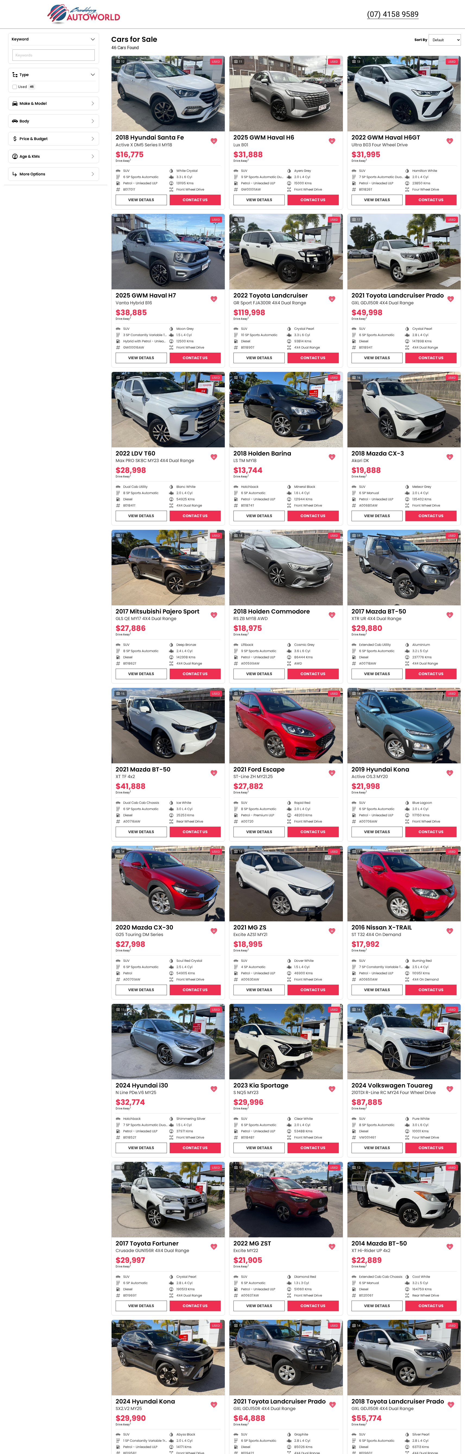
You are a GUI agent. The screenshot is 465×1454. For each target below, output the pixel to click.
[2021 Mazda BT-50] (168, 725)
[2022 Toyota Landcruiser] (286, 251)
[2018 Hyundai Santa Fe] (168, 93)
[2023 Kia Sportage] (286, 1041)
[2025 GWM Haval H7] (168, 251)
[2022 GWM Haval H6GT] (404, 93)
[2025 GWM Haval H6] (286, 93)
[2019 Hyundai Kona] (404, 725)
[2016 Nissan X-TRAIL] (404, 883)
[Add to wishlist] (214, 141)
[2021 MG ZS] (286, 883)
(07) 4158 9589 (393, 14)
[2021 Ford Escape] (286, 725)
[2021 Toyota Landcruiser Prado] (404, 251)
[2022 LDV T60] (168, 409)
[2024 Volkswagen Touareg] (404, 1041)
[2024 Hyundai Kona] (168, 1357)
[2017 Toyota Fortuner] (168, 1199)
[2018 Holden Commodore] (286, 567)
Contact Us (195, 200)
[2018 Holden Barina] (286, 409)
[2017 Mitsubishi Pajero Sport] (168, 567)
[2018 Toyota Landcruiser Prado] (404, 1357)
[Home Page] (84, 14)
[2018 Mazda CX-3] (404, 409)
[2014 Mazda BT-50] (404, 1199)
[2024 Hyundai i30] (168, 1041)
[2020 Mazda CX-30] (168, 883)
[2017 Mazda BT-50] (404, 567)
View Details (141, 200)
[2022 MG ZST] (286, 1199)
